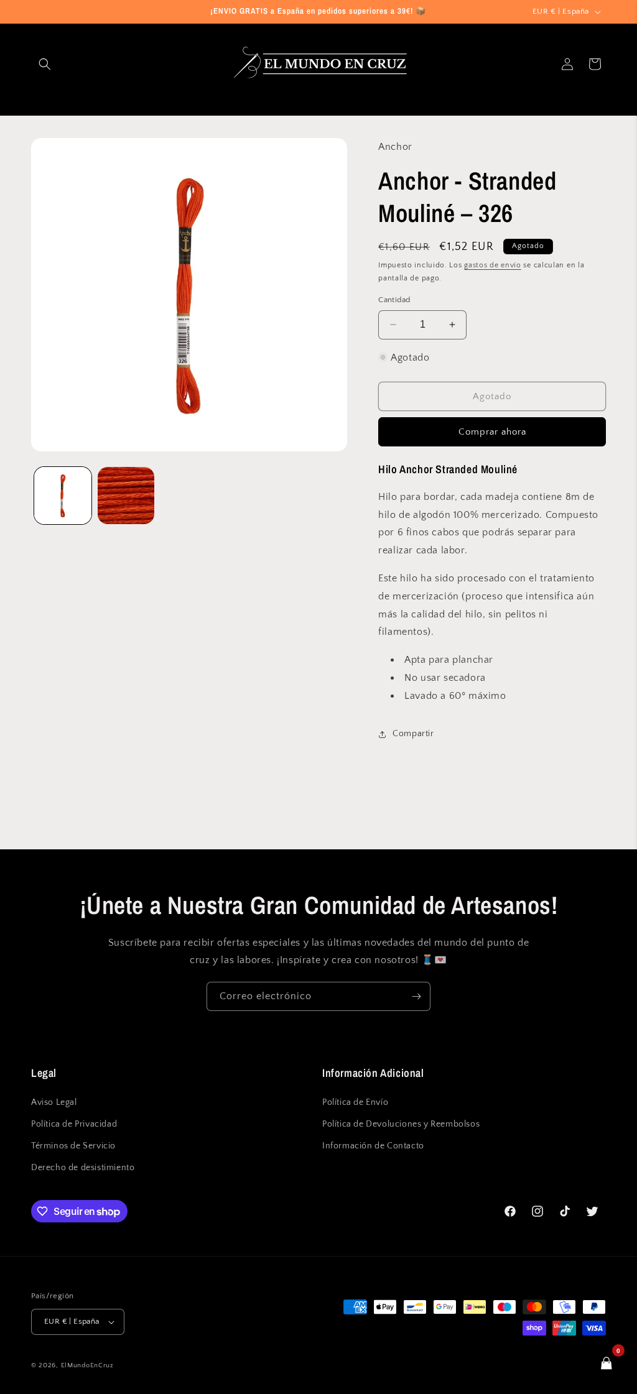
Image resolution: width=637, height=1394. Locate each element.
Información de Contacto (373, 1146)
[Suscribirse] (416, 996)
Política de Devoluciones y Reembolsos (401, 1124)
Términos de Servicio (73, 1146)
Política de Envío (355, 1102)
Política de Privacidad (74, 1124)
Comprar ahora (492, 432)
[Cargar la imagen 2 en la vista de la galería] (126, 495)
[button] (44, 64)
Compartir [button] (413, 734)
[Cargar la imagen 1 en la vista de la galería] (62, 495)
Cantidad (394, 299)
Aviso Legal (54, 1102)
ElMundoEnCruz (87, 1365)
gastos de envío (492, 265)
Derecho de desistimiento (82, 1168)
